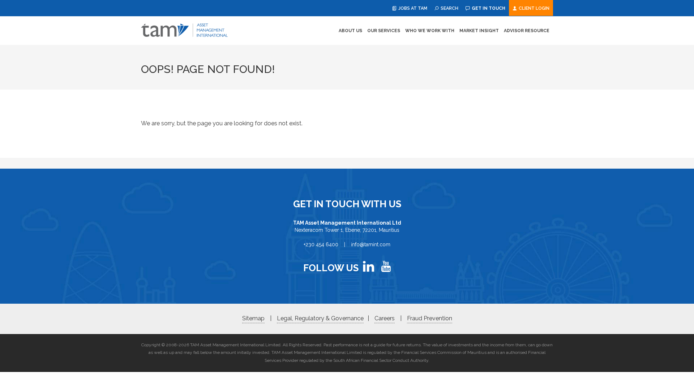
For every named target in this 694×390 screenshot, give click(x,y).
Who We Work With (429, 30)
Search (449, 8)
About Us (350, 30)
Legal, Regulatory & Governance (320, 318)
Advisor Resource (526, 30)
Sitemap (253, 318)
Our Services (383, 30)
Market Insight (479, 30)
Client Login (533, 8)
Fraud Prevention (429, 318)
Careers (384, 318)
